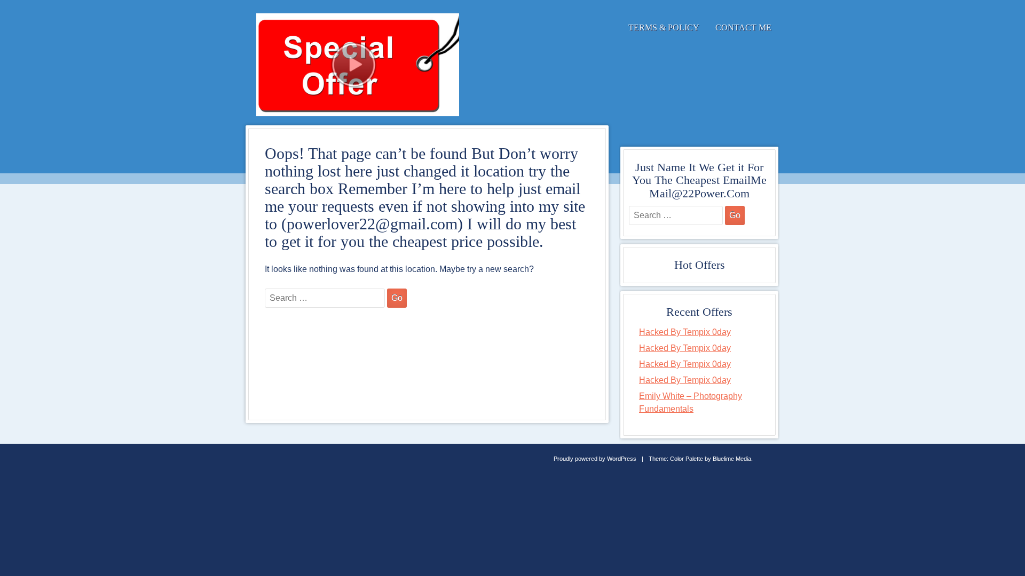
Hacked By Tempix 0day (685, 332)
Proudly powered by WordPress (595, 458)
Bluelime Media (732, 458)
